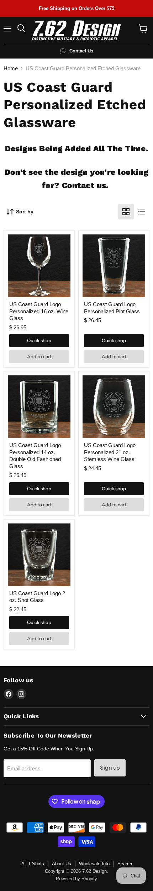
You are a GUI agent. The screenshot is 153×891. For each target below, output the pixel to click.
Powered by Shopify (76, 878)
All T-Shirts (32, 863)
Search (124, 863)
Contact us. (85, 185)
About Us (61, 863)
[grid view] (126, 211)
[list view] (141, 211)
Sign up (110, 767)
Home (11, 68)
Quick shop (39, 340)
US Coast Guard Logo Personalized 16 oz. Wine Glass (38, 311)
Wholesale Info (94, 863)
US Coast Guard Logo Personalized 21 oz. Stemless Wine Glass (110, 452)
